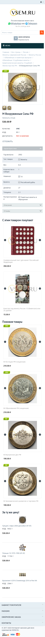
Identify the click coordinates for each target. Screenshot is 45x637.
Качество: (6, 128)
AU (6, 419)
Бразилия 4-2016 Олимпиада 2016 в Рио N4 (19, 580)
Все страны (16, 52)
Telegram (32, 23)
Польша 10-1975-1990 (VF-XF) (13, 553)
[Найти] (42, 32)
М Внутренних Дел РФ (12, 455)
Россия (25, 52)
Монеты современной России (14, 55)
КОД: (4, 132)
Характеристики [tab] (10, 148)
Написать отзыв (8, 118)
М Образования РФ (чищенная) (16, 408)
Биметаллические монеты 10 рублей (17, 63)
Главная (6, 52)
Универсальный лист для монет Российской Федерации (21, 261)
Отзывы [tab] (7, 211)
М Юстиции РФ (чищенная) (14, 362)
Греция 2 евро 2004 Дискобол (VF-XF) (16, 526)
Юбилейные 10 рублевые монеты (16, 60)
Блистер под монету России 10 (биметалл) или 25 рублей (21, 310)
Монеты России (35, 55)
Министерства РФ (10, 65)
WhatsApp (16, 23)
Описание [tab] (8, 205)
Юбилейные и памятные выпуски (18, 57)
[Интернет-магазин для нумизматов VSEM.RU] (22, 12)
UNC (5, 71)
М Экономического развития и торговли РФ (20, 501)
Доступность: (7, 136)
